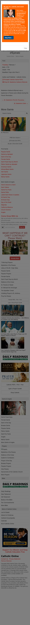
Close (25, 48)
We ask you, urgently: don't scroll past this (14, 7)
